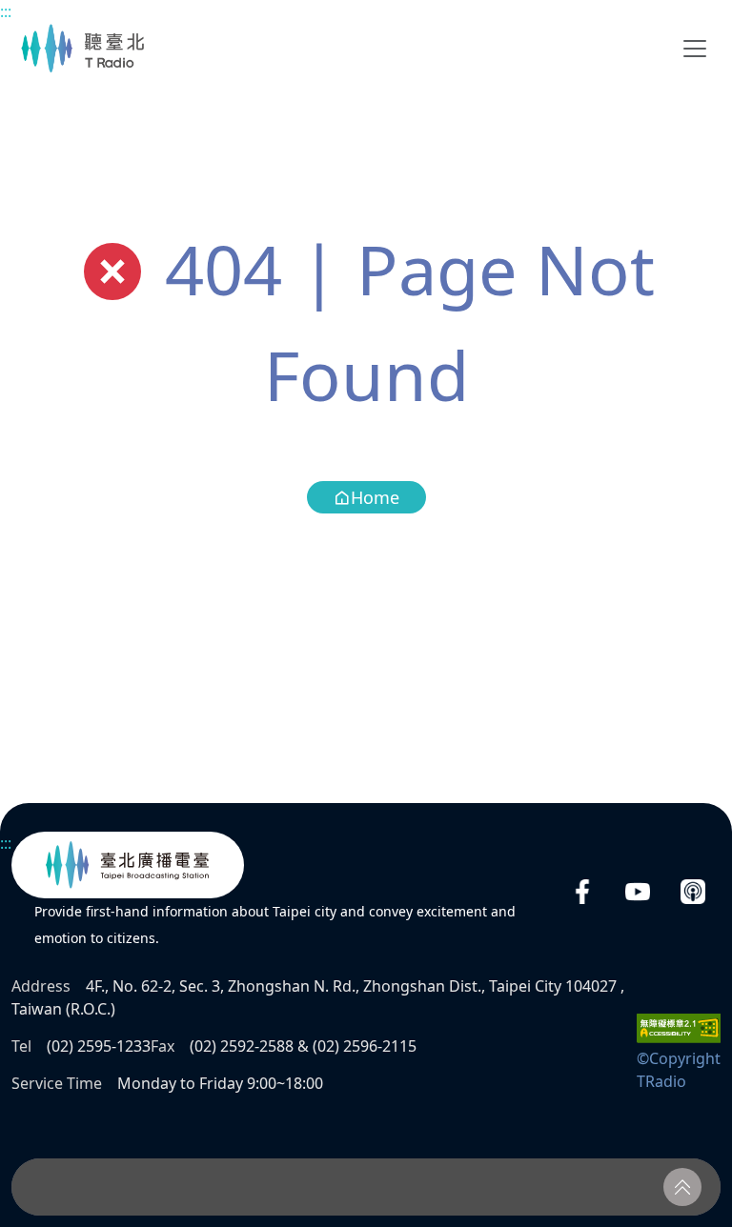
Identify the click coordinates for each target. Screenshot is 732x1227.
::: (5, 11)
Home (375, 497)
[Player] (366, 1187)
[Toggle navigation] (695, 48)
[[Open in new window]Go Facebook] (582, 892)
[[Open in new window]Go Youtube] (637, 892)
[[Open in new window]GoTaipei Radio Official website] (127, 865)
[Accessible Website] (679, 1026)
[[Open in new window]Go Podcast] (693, 892)
